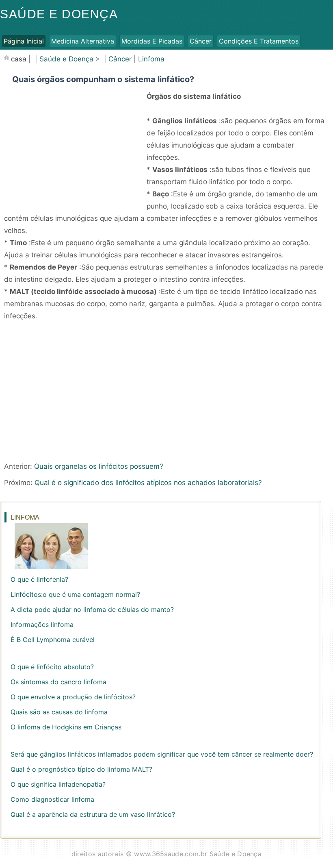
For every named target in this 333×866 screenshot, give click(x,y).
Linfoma (151, 59)
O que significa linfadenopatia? (58, 784)
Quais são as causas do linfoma (59, 712)
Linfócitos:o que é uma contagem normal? (75, 594)
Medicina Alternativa (82, 41)
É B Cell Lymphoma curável (53, 639)
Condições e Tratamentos (258, 41)
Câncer (201, 41)
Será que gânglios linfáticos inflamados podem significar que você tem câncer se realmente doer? (162, 754)
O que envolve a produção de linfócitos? (73, 697)
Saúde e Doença (59, 14)
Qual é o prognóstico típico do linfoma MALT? (81, 769)
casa (18, 59)
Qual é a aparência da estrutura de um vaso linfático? (93, 814)
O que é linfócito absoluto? (52, 667)
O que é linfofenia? (39, 579)
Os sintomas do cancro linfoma (58, 682)
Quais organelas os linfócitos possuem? (98, 466)
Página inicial (24, 41)
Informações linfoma (42, 624)
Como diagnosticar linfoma (52, 799)
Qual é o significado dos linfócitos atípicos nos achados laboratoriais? (148, 483)
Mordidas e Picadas (151, 41)
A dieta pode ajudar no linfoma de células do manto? (92, 609)
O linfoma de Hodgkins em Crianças (66, 727)
